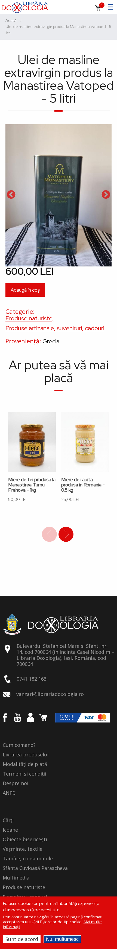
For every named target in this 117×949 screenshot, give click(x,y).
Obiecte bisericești (25, 840)
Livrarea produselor (26, 755)
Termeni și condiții (24, 774)
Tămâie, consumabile (28, 859)
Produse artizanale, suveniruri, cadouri (54, 328)
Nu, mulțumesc (62, 939)
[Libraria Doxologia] (24, 6)
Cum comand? (19, 745)
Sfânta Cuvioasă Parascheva (35, 868)
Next (106, 195)
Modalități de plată (25, 764)
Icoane (10, 830)
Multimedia (16, 878)
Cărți (8, 820)
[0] (98, 9)
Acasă (10, 20)
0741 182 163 (32, 678)
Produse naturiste (28, 318)
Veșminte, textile (22, 849)
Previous (11, 195)
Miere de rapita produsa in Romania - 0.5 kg (83, 485)
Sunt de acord (21, 939)
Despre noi (15, 783)
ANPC (9, 793)
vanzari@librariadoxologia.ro (50, 694)
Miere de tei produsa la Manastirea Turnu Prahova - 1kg (32, 485)
